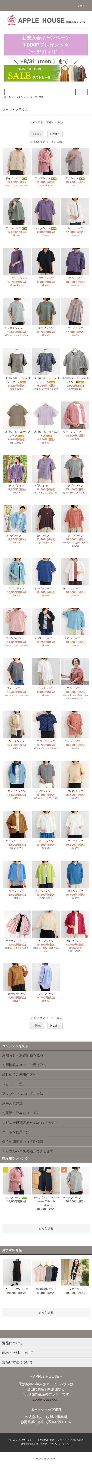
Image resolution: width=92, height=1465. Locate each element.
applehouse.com (46, 1399)
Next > (55, 134)
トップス (18, 97)
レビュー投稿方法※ (30, 1122)
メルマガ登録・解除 (45, 1440)
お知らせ (62, 1440)
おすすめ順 (36, 122)
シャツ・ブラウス (34, 97)
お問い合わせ (76, 1440)
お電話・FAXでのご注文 (20, 1113)
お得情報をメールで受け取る (24, 1065)
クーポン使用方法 (16, 1132)
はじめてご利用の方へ (19, 1074)
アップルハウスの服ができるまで (27, 1151)
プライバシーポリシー (60, 1444)
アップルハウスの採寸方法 (22, 1093)
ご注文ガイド (25, 1440)
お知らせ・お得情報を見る (22, 1055)
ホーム (7, 97)
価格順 (49, 122)
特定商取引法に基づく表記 (34, 1444)
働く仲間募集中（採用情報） (24, 1141)
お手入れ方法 (12, 1103)
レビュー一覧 (12, 1084)
